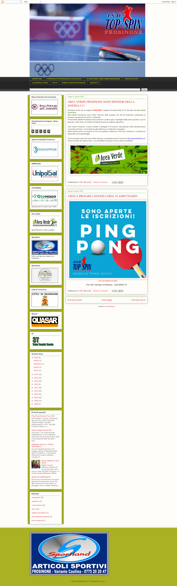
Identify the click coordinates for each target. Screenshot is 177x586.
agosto (36, 367)
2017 (36, 374)
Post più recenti (75, 300)
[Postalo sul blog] (115, 182)
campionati (36, 497)
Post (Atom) (110, 306)
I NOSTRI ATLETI (131, 79)
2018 (36, 358)
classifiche (35, 501)
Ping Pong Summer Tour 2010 (43, 416)
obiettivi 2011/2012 (39, 513)
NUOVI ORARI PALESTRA (42, 430)
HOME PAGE (37, 79)
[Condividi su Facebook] (120, 182)
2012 (36, 391)
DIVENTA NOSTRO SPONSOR (73, 83)
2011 (36, 394)
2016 (36, 378)
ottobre (36, 360)
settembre (38, 364)
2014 (36, 384)
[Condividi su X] (117, 182)
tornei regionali (37, 520)
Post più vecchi (138, 300)
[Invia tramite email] (113, 182)
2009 (36, 401)
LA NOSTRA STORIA (40, 83)
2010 (36, 397)
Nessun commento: (101, 182)
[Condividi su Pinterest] (122, 182)
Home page (107, 300)
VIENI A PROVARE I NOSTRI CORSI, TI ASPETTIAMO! (103, 196)
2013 (36, 388)
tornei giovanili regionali (40, 517)
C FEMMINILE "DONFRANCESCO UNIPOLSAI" (64, 79)
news (34, 509)
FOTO (54, 83)
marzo (36, 370)
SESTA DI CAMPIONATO (41, 477)
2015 (36, 381)
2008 (36, 404)
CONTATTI (94, 83)
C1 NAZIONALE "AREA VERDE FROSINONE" (103, 79)
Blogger (102, 581)
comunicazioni (37, 505)
